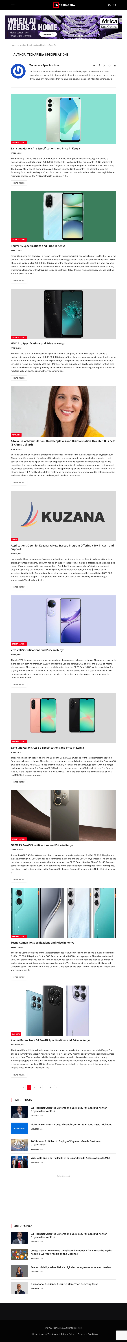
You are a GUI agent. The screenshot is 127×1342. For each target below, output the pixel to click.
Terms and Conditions (88, 1334)
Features (16, 435)
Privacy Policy (67, 1334)
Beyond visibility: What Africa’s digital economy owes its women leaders (71, 1267)
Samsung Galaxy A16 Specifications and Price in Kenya (45, 148)
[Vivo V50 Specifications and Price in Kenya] (63, 620)
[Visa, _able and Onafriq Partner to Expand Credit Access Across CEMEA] (19, 1162)
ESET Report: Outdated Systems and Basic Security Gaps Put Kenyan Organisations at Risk (69, 1109)
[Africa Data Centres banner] (63, 27)
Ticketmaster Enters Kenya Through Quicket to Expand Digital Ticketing (71, 1124)
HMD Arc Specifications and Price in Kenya (38, 343)
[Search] (114, 5)
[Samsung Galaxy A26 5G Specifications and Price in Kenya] (63, 718)
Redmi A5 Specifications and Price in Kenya (38, 246)
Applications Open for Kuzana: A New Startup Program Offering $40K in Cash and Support (62, 547)
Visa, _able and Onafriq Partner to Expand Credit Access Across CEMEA (70, 1157)
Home (35, 1334)
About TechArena (49, 1334)
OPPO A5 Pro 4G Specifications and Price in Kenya (42, 845)
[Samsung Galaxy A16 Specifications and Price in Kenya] (63, 119)
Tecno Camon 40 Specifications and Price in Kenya (42, 942)
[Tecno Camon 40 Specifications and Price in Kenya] (63, 913)
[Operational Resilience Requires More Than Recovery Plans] (19, 1288)
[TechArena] (63, 5)
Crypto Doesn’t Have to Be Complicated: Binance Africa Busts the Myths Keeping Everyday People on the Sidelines (71, 1252)
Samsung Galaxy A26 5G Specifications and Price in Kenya (47, 747)
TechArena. (58, 1328)
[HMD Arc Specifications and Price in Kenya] (63, 314)
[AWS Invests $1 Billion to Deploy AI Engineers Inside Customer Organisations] (19, 1145)
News (14, 539)
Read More (18, 183)
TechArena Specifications (44, 65)
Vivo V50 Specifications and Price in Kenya (37, 650)
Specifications (18, 142)
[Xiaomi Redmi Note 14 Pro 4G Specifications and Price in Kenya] (63, 1011)
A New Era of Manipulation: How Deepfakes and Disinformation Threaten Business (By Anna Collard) (63, 442)
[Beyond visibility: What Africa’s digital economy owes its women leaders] (19, 1271)
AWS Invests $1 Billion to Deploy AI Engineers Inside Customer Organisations (66, 1143)
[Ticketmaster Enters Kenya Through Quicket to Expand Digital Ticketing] (19, 1128)
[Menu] (13, 5)
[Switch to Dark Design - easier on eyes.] (109, 5)
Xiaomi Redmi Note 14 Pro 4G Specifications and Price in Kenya (50, 1040)
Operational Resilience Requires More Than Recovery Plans (64, 1283)
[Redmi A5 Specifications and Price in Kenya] (63, 216)
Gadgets (16, 1034)
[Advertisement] (63, 1197)
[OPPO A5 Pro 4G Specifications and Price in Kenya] (63, 815)
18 (50, 1087)
